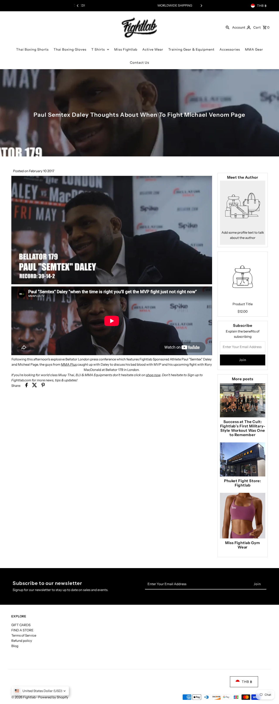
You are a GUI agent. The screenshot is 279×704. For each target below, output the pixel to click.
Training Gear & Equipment (191, 49)
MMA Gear (254, 49)
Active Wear (152, 49)
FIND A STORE (22, 630)
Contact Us (139, 62)
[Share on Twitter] (34, 386)
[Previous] (78, 5)
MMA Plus (69, 364)
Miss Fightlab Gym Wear (242, 545)
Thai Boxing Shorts (32, 49)
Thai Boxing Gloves (70, 49)
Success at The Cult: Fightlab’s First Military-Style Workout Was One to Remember (242, 428)
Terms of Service (23, 635)
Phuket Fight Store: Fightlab (242, 483)
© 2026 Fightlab (23, 697)
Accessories (229, 49)
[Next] (201, 5)
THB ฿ (262, 6)
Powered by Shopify (53, 697)
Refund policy (21, 641)
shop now (153, 375)
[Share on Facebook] (26, 386)
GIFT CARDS (21, 625)
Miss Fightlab (125, 49)
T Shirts (98, 49)
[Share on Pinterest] (43, 386)
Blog (14, 646)
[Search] (227, 27)
